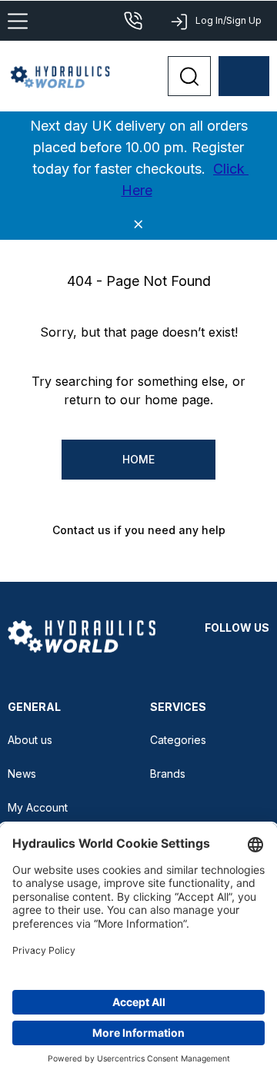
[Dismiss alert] (138, 224)
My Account (38, 807)
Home (138, 459)
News (22, 773)
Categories (178, 739)
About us (30, 739)
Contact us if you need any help (138, 529)
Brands (167, 773)
